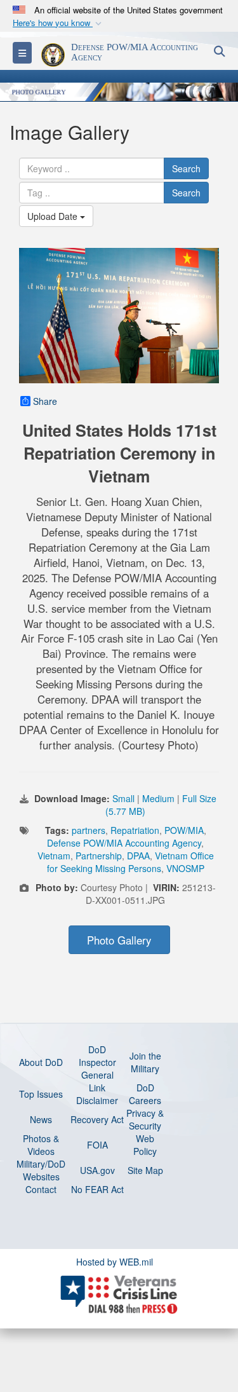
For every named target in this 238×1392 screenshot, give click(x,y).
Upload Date (53, 216)
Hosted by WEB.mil (114, 1261)
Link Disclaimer (97, 1094)
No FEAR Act (97, 1189)
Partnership (99, 855)
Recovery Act (97, 1119)
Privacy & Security (145, 1119)
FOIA (97, 1144)
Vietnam (53, 855)
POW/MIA (184, 830)
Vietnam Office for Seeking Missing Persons (130, 862)
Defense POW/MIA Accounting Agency (124, 842)
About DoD (41, 1062)
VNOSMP (185, 868)
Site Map (145, 1170)
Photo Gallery (119, 940)
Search (186, 168)
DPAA (138, 855)
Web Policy (145, 1144)
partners (88, 830)
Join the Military (145, 1062)
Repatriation (134, 830)
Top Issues (41, 1094)
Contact (40, 1189)
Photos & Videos (41, 1144)
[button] (58, 23)
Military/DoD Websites (41, 1170)
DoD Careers (145, 1094)
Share (45, 401)
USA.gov (97, 1170)
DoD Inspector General (97, 1062)
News (41, 1119)
